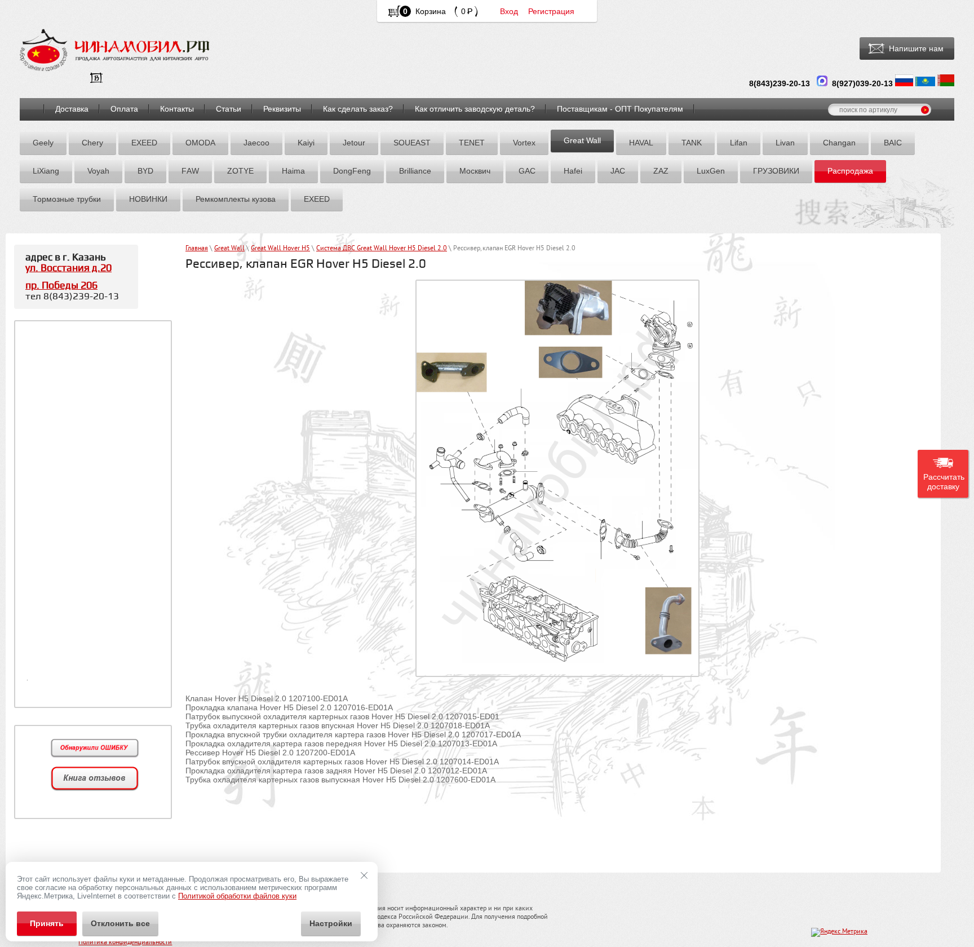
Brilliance (415, 170)
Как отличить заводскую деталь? (475, 108)
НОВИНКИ (148, 198)
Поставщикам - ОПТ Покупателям (620, 108)
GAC (527, 170)
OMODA (200, 142)
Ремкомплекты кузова (236, 198)
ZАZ (660, 170)
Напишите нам (916, 48)
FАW (190, 170)
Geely (43, 142)
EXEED (144, 142)
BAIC (893, 142)
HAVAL (641, 142)
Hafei (573, 170)
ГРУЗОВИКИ (776, 170)
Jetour (354, 142)
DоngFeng (352, 170)
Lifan (738, 142)
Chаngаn (839, 142)
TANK (691, 142)
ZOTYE (240, 170)
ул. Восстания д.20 (68, 268)
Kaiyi (306, 142)
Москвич (474, 170)
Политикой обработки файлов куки (237, 896)
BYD (145, 170)
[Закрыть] (364, 875)
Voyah (98, 170)
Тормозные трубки (67, 198)
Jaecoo (256, 142)
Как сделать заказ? (358, 108)
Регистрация (551, 11)
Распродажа (850, 170)
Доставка (71, 108)
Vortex (524, 142)
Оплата (124, 108)
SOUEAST (412, 142)
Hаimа (293, 170)
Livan (785, 142)
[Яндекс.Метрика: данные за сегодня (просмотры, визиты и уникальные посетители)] (839, 932)
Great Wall (582, 140)
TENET (472, 142)
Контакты (177, 108)
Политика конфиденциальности (125, 943)
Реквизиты (282, 108)
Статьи (228, 108)
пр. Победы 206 (61, 285)
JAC (617, 170)
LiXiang (46, 170)
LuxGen (711, 170)
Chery (92, 142)
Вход (509, 11)
